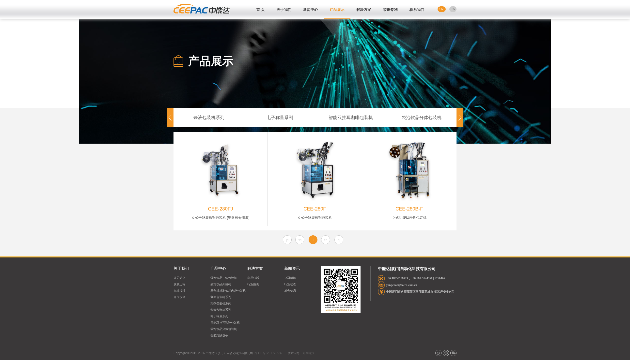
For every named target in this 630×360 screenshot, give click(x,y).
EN (453, 9)
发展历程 (179, 284)
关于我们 (284, 9)
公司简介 (179, 278)
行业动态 (290, 284)
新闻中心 (310, 9)
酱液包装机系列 (208, 117)
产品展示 (337, 9)
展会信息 (290, 290)
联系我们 (417, 9)
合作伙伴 (179, 297)
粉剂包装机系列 (220, 303)
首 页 (260, 9)
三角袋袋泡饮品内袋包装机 (228, 290)
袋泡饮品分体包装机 (421, 117)
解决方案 (363, 9)
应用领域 (253, 278)
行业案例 (253, 284)
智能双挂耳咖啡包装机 (351, 117)
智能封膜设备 (219, 335)
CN (441, 9)
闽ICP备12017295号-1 (269, 353)
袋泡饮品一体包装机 (223, 278)
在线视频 (179, 290)
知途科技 (308, 353)
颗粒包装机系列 (220, 297)
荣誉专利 (390, 9)
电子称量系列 (280, 117)
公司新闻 (290, 278)
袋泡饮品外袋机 (220, 284)
